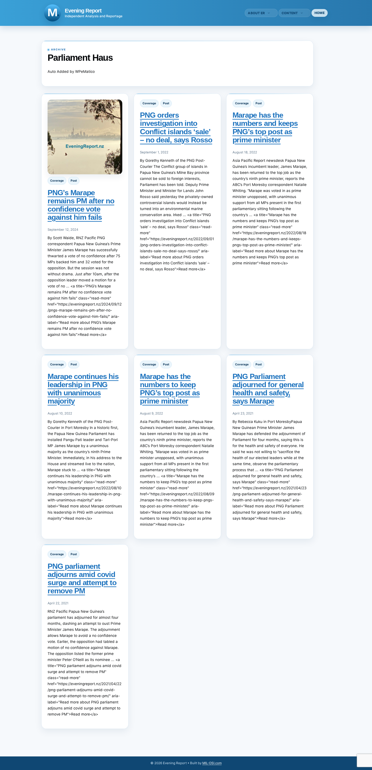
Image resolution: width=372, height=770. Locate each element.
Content (290, 13)
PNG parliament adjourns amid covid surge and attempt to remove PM (82, 578)
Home (320, 13)
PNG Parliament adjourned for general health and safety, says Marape (268, 388)
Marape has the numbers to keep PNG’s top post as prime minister (170, 388)
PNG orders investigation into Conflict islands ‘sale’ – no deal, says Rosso (176, 127)
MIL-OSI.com (212, 763)
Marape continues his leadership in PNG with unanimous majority (83, 388)
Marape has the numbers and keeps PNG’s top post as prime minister (265, 127)
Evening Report (83, 11)
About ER (256, 13)
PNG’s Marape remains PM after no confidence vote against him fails (81, 204)
